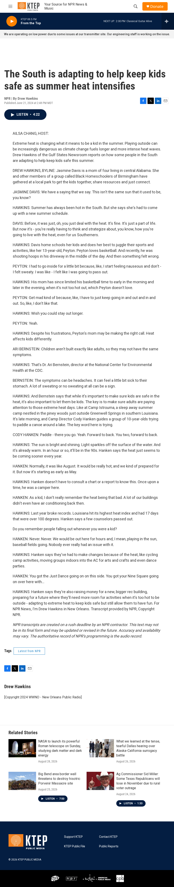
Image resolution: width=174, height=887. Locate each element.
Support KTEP (73, 836)
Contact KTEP (108, 836)
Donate (156, 6)
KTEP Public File (74, 846)
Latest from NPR (29, 651)
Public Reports (108, 846)
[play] (11, 21)
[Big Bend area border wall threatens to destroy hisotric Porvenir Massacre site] (22, 781)
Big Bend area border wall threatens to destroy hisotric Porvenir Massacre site (59, 778)
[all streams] (167, 21)
